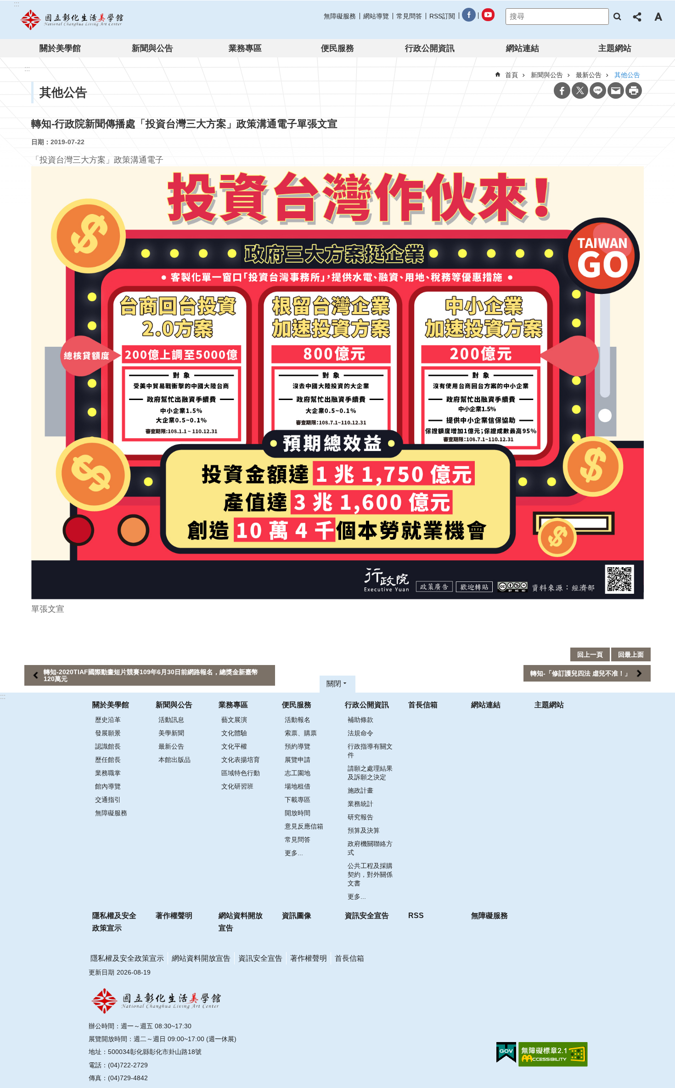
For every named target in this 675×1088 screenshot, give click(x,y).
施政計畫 (360, 790)
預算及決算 (364, 830)
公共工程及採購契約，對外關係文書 (370, 874)
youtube (487, 16)
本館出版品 (174, 759)
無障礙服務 (340, 16)
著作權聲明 (174, 915)
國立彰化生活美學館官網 (73, 19)
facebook (468, 16)
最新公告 (171, 746)
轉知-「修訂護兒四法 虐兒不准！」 (580, 673)
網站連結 (522, 48)
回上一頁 (590, 654)
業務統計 (360, 803)
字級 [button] (658, 16)
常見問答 (409, 16)
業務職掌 (108, 773)
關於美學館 (60, 48)
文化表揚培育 (240, 759)
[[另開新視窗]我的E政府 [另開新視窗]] (506, 1052)
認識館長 (108, 746)
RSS (416, 915)
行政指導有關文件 (370, 751)
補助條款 (360, 719)
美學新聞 (171, 733)
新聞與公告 (152, 48)
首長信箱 (423, 705)
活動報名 (297, 719)
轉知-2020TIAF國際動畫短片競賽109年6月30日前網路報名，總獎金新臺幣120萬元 (151, 675)
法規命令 (360, 733)
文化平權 (234, 746)
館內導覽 (108, 786)
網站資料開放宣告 (241, 922)
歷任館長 (108, 759)
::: (3, 696)
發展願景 (108, 733)
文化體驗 (234, 733)
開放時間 (297, 813)
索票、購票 (301, 733)
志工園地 (297, 773)
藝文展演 (234, 719)
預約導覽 (297, 746)
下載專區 (297, 799)
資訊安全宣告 (367, 915)
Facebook (562, 90)
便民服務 (337, 48)
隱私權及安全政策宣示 (114, 922)
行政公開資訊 (430, 48)
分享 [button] (638, 16)
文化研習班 (237, 786)
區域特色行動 (240, 773)
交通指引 (108, 799)
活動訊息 (171, 719)
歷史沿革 (108, 719)
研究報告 (360, 817)
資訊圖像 (296, 915)
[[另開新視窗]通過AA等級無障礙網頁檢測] (553, 1054)
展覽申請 (297, 759)
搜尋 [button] (617, 16)
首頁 (511, 75)
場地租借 (297, 786)
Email (616, 90)
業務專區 (245, 48)
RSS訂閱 (442, 16)
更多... (294, 853)
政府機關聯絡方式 (370, 848)
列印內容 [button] (633, 90)
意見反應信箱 (304, 826)
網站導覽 (376, 16)
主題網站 (614, 48)
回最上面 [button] (631, 654)
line (598, 90)
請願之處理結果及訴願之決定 (370, 773)
